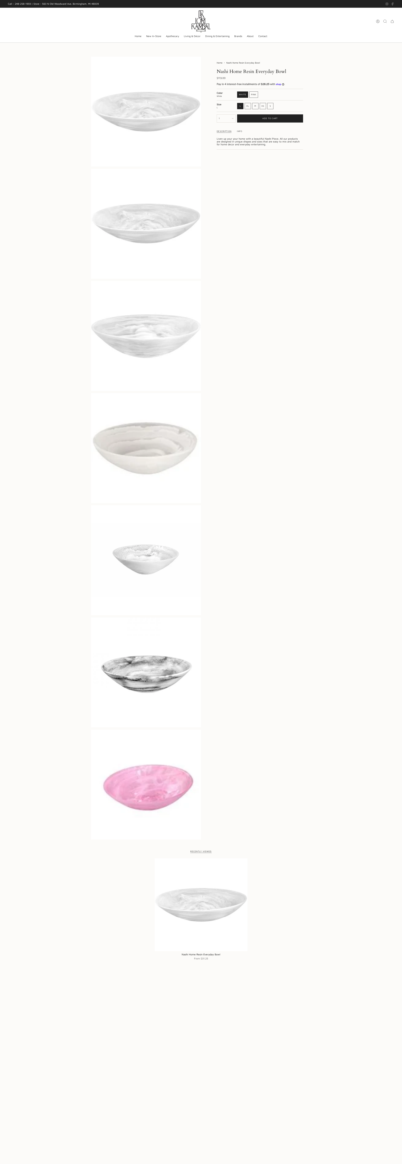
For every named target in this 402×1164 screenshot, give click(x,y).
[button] (173, 36)
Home (220, 62)
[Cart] (392, 21)
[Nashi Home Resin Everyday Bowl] (201, 904)
